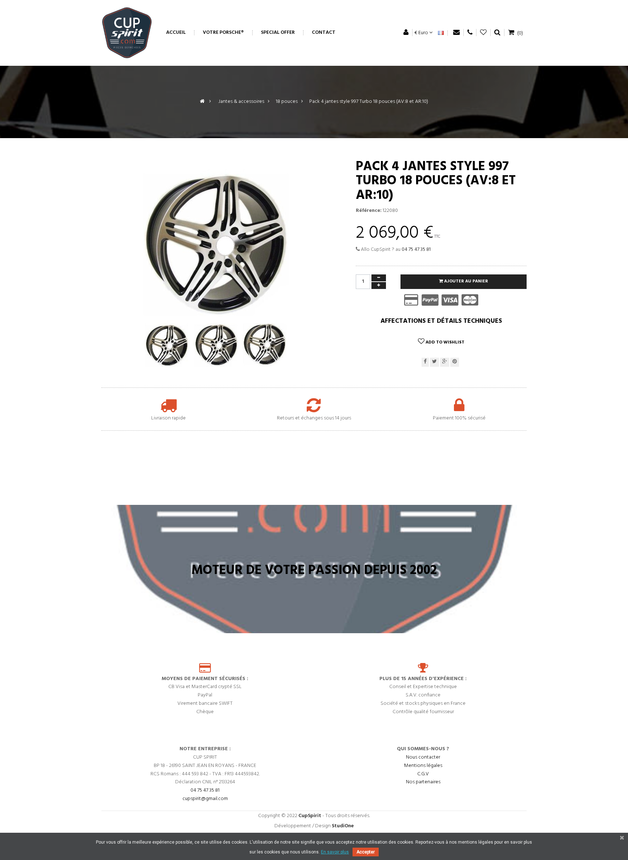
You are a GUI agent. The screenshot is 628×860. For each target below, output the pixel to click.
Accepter (366, 852)
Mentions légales (423, 765)
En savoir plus (335, 852)
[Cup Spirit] (126, 32)
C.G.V (423, 774)
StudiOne (343, 826)
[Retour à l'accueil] (202, 101)
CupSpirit (309, 816)
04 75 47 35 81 (416, 249)
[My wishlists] (483, 32)
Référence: (369, 211)
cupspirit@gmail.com (205, 799)
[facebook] (425, 362)
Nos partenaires (423, 782)
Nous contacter (423, 757)
